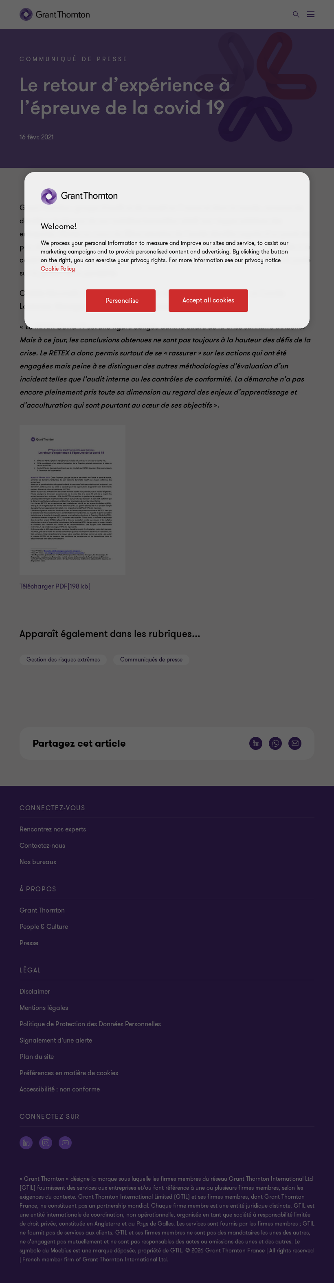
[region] (167, 250)
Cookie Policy (58, 269)
